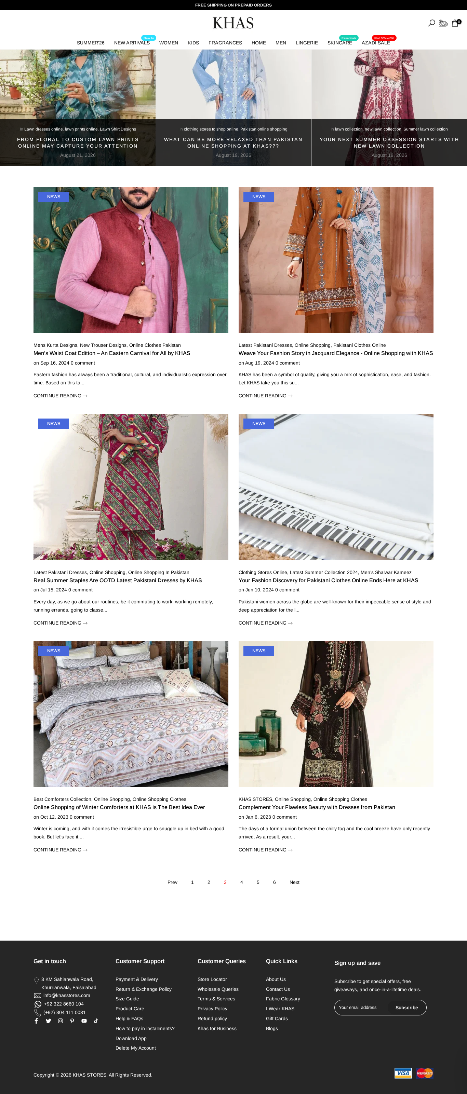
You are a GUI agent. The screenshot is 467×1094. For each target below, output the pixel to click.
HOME (259, 42)
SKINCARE (342, 41)
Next (294, 882)
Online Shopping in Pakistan (158, 572)
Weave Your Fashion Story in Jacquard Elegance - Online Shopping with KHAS (336, 353)
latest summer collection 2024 (324, 572)
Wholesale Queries (218, 989)
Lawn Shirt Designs (118, 129)
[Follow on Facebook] (36, 1021)
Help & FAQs (129, 1018)
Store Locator (212, 979)
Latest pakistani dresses (60, 572)
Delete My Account (136, 1048)
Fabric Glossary (283, 998)
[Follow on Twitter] (48, 1021)
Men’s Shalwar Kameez (386, 572)
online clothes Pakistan (155, 345)
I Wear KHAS (280, 1008)
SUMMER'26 (91, 42)
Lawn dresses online (43, 129)
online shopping (313, 345)
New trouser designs (103, 345)
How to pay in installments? (145, 1028)
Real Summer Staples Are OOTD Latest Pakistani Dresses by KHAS (118, 580)
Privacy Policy (212, 1008)
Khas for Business (217, 1028)
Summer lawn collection (425, 129)
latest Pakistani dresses (265, 345)
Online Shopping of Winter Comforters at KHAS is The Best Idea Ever (119, 807)
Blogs (272, 1028)
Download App (131, 1038)
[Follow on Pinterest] (72, 1021)
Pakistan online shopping (264, 129)
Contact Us (278, 989)
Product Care (130, 1008)
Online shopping (107, 572)
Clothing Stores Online (263, 572)
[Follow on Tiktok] (96, 1021)
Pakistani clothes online (359, 345)
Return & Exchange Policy (144, 989)
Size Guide (127, 998)
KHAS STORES (255, 799)
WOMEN (168, 42)
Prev (172, 882)
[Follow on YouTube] (84, 1021)
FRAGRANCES (225, 42)
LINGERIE (307, 42)
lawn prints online (81, 129)
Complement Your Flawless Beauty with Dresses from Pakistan (317, 807)
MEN (281, 42)
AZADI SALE (378, 41)
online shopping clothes (159, 799)
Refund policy (212, 1018)
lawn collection (349, 129)
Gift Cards (277, 1018)
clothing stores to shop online (211, 129)
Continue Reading (58, 395)
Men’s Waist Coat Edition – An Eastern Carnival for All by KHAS (112, 353)
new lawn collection (383, 129)
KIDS (193, 42)
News (54, 196)
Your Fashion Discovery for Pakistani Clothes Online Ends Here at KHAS (328, 580)
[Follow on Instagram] (60, 1021)
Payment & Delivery (137, 979)
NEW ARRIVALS (134, 41)
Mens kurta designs (55, 345)
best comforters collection (62, 799)
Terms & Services (216, 998)
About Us (276, 979)
